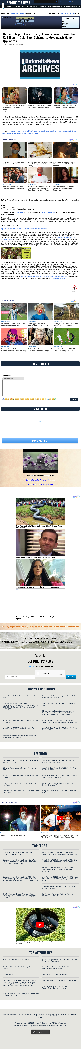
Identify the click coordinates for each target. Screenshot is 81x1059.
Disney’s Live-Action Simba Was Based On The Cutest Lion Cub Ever (66, 325)
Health (23, 7)
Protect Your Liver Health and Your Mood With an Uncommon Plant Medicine (59, 960)
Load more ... (40, 440)
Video (78, 7)
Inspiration (67, 7)
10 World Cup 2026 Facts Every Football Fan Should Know (13, 324)
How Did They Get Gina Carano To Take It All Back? (14, 163)
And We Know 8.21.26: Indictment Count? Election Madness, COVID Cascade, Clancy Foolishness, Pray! (60, 878)
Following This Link (59, 278)
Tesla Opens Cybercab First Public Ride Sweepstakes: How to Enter (56, 968)
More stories (29, 25)
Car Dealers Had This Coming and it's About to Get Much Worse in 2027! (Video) (21, 761)
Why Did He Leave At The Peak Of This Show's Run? (36, 557)
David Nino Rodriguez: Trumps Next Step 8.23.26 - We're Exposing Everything (60, 696)
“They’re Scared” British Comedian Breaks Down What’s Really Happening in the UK (59, 987)
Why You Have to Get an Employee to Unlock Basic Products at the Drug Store (21, 994)
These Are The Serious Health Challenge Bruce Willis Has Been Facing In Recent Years (39, 188)
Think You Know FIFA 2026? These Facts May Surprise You (65, 350)
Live (73, 7)
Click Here (19, 212)
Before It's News (18, 2)
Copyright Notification (58, 1015)
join (11, 205)
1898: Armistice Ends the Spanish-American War (59, 980)
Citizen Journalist (48, 212)
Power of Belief (44, 7)
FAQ (22, 1015)
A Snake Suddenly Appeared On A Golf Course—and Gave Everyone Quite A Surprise (40, 942)
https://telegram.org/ (28, 642)
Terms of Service (44, 1015)
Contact (28, 1015)
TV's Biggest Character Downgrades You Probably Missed (38, 325)
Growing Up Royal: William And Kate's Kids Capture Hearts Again (39, 618)
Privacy (34, 1015)
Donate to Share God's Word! (40, 484)
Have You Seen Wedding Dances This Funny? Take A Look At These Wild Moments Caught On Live (60, 836)
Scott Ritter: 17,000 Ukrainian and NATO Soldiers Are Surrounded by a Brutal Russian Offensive (59, 861)
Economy (17, 7)
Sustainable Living (56, 7)
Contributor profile (20, 25)
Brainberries (7, 160)
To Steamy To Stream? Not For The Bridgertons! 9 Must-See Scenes (64, 164)
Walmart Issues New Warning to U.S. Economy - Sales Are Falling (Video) (20, 736)
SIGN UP (31, 667)
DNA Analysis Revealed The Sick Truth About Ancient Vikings (40, 350)
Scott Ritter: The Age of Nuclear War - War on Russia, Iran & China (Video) (58, 761)
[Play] (40, 461)
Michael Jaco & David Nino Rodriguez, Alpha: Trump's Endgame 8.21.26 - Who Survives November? (58, 869)
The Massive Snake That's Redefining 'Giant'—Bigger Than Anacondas (39, 527)
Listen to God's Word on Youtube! (40, 480)
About (4, 1015)
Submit (70, 677)
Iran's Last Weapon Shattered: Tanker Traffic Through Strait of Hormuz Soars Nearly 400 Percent (60, 721)
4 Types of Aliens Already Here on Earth (17, 959)
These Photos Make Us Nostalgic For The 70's (17, 835)
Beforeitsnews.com (17, 13)
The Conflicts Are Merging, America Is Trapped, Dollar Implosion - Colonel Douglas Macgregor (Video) (19, 895)
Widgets (40, 1017)
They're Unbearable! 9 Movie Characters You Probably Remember (63, 188)
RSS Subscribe (72, 1015)
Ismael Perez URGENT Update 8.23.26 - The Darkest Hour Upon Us (19, 729)
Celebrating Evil (8, 974)
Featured (9, 7)
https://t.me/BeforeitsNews (61, 642)
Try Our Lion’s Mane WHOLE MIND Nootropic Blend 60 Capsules (24, 229)
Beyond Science (32, 7)
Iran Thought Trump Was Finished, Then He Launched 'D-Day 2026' (57, 895)
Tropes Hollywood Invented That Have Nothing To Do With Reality (40, 164)
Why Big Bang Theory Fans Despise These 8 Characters (13, 187)
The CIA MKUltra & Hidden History (54, 974)
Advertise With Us (13, 1015)
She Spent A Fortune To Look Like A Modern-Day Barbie (37, 587)
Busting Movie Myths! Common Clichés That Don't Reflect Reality (13, 350)
